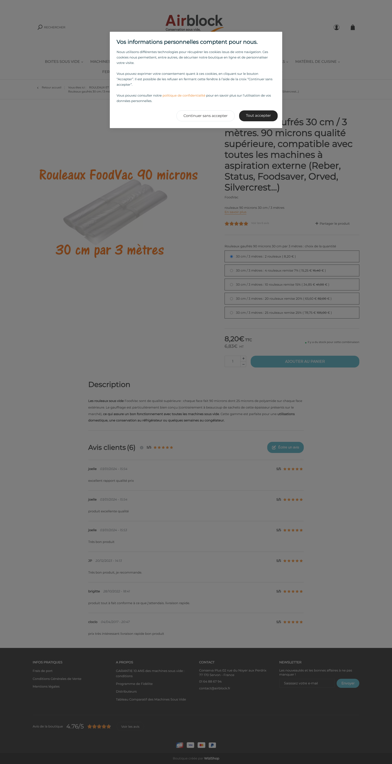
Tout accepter (258, 116)
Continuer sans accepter (206, 116)
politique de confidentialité (183, 95)
